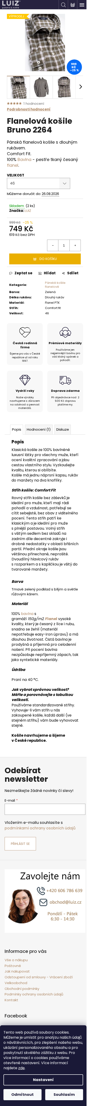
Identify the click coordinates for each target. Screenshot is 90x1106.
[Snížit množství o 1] (52, 245)
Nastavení (43, 1079)
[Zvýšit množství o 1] (75, 245)
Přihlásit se (20, 843)
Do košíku (48, 258)
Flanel (51, 618)
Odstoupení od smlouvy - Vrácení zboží (39, 977)
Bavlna (24, 159)
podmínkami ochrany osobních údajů (40, 828)
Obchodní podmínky (22, 988)
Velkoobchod (16, 982)
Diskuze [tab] (62, 429)
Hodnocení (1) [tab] (39, 429)
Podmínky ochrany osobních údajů (34, 994)
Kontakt (11, 1000)
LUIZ (28, 210)
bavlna (27, 613)
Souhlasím (64, 1094)
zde (21, 1068)
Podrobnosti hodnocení (29, 109)
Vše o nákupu (16, 960)
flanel (12, 165)
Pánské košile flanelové (55, 285)
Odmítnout (22, 1094)
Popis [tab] (16, 429)
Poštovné (13, 965)
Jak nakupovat (17, 971)
